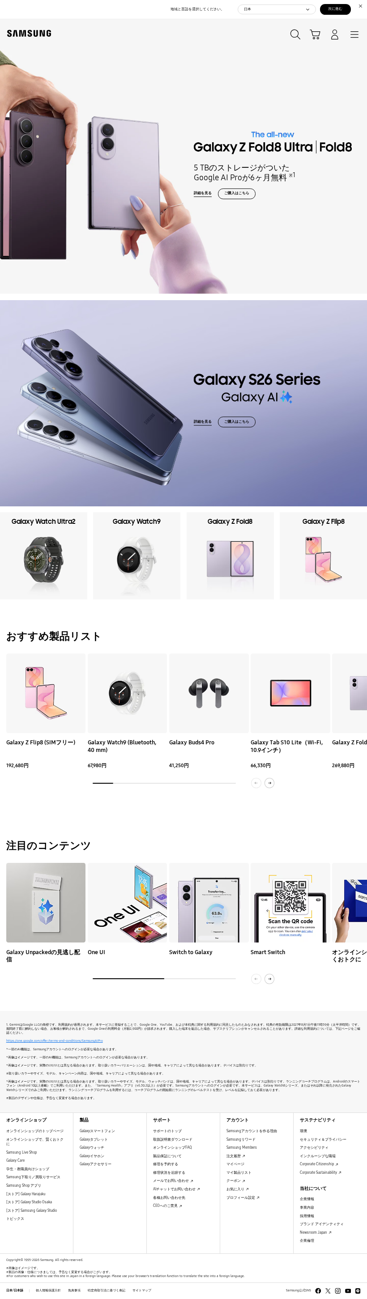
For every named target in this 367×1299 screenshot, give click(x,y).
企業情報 (307, 1199)
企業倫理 (307, 1241)
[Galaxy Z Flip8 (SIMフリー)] (46, 693)
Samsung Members (241, 1148)
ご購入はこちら (236, 193)
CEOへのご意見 (166, 1206)
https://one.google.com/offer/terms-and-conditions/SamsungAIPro (54, 1041)
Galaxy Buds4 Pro (191, 742)
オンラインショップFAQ (172, 1148)
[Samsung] (27, 33)
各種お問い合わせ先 (169, 1198)
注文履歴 (234, 1156)
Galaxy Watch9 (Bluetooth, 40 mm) (122, 746)
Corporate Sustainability (319, 1173)
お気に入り (235, 1189)
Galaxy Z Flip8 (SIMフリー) (40, 742)
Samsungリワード (241, 1140)
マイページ (235, 1164)
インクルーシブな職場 (318, 1156)
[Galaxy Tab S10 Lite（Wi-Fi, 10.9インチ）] (290, 693)
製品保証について (167, 1156)
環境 (303, 1131)
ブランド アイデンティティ (322, 1224)
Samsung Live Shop (21, 1152)
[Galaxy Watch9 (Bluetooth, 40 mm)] (127, 693)
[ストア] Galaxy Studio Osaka (29, 1202)
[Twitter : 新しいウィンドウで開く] (328, 1291)
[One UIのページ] (127, 902)
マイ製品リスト (239, 1173)
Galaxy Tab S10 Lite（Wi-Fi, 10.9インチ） (287, 746)
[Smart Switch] (290, 902)
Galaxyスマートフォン (97, 1131)
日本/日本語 (14, 1290)
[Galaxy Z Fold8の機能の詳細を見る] (183, 156)
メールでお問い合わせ (171, 1181)
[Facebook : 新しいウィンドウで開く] (318, 1291)
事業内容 (307, 1208)
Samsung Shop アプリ (23, 1186)
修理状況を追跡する (169, 1173)
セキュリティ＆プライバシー (323, 1140)
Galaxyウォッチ (92, 1148)
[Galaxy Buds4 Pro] (209, 693)
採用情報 (307, 1216)
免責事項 (74, 1290)
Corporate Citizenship (317, 1164)
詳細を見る (203, 193)
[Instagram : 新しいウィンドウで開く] (338, 1291)
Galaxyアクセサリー (95, 1164)
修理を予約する (165, 1164)
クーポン (234, 1181)
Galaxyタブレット (94, 1140)
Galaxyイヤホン (92, 1156)
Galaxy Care (15, 1161)
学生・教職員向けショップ (27, 1169)
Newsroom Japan (314, 1233)
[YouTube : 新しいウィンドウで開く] (348, 1291)
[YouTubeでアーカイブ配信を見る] (46, 902)
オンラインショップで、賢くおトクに (35, 1142)
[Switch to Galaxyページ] (209, 902)
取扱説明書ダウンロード (172, 1140)
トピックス (15, 1219)
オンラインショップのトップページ (35, 1131)
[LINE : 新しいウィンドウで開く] (358, 1291)
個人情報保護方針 (48, 1290)
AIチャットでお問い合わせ (174, 1189)
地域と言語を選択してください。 (197, 9)
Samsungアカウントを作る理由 (251, 1131)
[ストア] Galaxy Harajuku (25, 1194)
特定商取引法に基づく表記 (106, 1290)
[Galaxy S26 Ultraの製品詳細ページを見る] (183, 403)
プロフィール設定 (241, 1198)
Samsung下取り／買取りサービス (33, 1177)
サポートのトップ (167, 1131)
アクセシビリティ (314, 1148)
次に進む (335, 9)
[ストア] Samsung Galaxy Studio (31, 1211)
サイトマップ (141, 1290)
